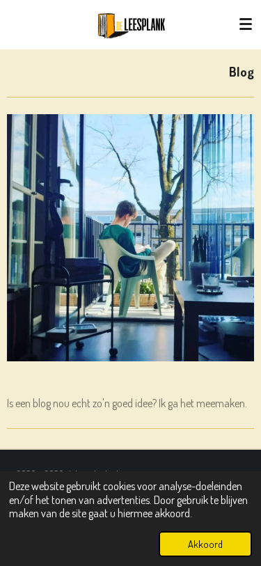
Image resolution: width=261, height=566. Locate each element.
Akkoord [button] (205, 543)
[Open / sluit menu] (245, 24)
